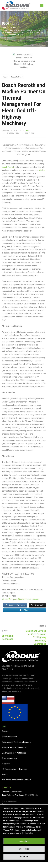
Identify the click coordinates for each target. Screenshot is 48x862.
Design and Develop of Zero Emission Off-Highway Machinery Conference (36, 635)
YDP (28, 130)
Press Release (16, 77)
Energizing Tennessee (7, 635)
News (12, 28)
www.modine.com (9, 801)
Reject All (24, 857)
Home (4, 28)
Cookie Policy (27, 833)
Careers (5, 804)
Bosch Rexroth (8, 167)
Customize (24, 849)
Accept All (24, 841)
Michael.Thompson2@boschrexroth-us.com (20, 599)
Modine (42, 170)
